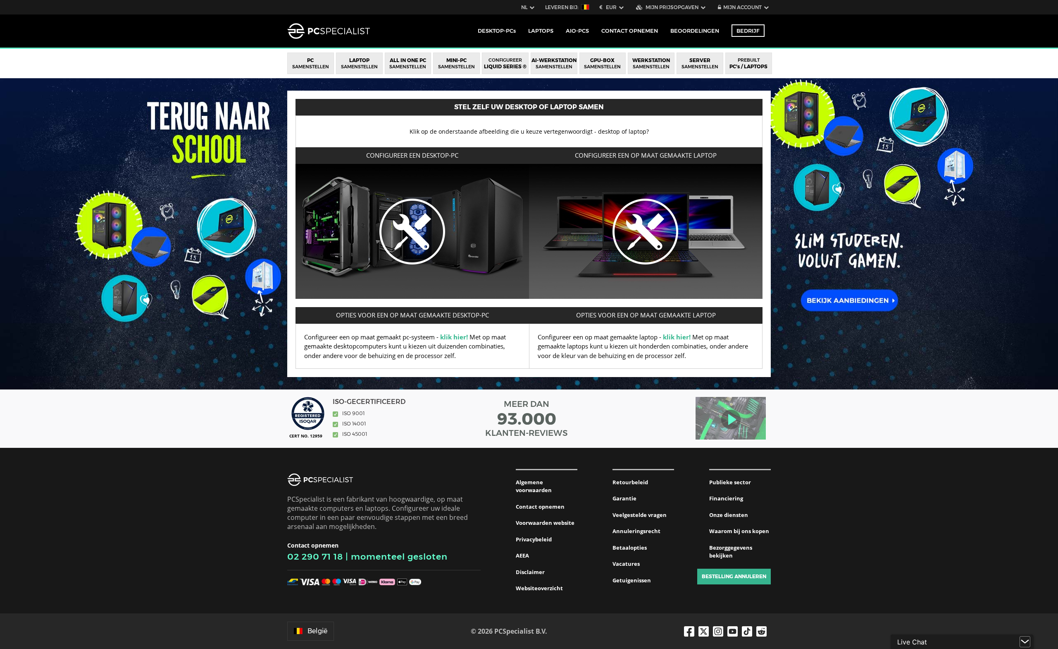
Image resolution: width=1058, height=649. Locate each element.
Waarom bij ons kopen (739, 531)
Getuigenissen (631, 580)
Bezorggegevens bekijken (730, 552)
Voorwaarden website (545, 522)
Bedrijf (748, 30)
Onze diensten (728, 515)
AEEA (522, 555)
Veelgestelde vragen (639, 515)
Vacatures (626, 563)
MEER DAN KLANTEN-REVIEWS (526, 418)
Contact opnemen (540, 506)
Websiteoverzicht (539, 588)
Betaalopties (629, 547)
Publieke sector (730, 482)
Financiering (726, 498)
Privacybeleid (534, 539)
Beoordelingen (694, 30)
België (317, 631)
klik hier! (454, 337)
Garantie (624, 498)
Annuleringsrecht (636, 531)
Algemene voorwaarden (534, 486)
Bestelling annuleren (734, 576)
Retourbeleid (630, 482)
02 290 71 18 (315, 556)
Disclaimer (530, 572)
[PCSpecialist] (328, 31)
